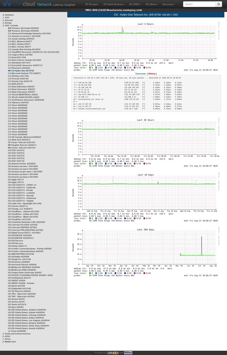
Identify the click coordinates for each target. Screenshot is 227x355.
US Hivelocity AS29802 (19, 261)
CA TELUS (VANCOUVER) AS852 (23, 97)
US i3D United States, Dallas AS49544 (26, 317)
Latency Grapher (56, 4)
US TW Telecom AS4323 (19, 291)
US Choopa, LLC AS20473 (20, 208)
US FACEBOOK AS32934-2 (21, 237)
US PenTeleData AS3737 (19, 277)
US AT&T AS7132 (16, 160)
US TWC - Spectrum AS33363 (22, 293)
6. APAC (6, 336)
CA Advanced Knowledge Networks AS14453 (29, 33)
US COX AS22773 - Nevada (21, 195)
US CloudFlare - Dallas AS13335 (23, 214)
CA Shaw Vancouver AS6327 (21, 89)
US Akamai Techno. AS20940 (22, 163)
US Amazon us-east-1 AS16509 (23, 166)
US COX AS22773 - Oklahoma (22, 198)
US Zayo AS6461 (16, 307)
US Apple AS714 (16, 179)
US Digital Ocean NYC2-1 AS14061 (24, 232)
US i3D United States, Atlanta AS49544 (26, 312)
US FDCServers (15, 240)
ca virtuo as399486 (17, 330)
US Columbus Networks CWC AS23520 (26, 222)
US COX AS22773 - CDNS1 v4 (22, 184)
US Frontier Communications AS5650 (25, 251)
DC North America (113, 4)
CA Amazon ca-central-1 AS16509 (24, 36)
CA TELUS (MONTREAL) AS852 (23, 94)
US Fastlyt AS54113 (17, 245)
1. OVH (6, 17)
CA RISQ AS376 (15, 83)
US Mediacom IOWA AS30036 (22, 269)
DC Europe (91, 4)
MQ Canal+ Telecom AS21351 (22, 147)
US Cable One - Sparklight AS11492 (25, 203)
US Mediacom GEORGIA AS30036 (24, 267)
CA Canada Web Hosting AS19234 (24, 49)
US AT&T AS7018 (16, 150)
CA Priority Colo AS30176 (20, 81)
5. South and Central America (16, 333)
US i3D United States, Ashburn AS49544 (27, 309)
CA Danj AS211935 (17, 57)
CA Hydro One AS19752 (22, 70)
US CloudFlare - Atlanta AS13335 (23, 211)
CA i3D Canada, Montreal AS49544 (24, 136)
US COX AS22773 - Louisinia (21, 192)
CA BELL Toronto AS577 (19, 46)
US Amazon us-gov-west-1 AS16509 (25, 171)
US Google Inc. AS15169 (19, 259)
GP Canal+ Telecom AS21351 (22, 142)
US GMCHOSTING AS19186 (21, 253)
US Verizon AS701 (16, 299)
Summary (168, 4)
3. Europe (7, 22)
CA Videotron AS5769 (18, 102)
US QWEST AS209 (16, 280)
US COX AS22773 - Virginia (21, 200)
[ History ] (152, 73)
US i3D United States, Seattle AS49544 (26, 328)
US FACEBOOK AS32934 (20, 235)
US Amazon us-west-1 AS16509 (23, 174)
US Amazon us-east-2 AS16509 (23, 168)
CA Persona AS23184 (18, 78)
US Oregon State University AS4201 (25, 272)
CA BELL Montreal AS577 (20, 41)
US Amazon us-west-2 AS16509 (23, 176)
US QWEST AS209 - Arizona (21, 283)
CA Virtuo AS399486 (17, 105)
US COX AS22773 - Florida (20, 190)
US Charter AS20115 (18, 206)
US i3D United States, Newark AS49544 (26, 322)
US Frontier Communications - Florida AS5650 (30, 248)
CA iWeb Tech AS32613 (19, 139)
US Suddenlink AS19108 (19, 288)
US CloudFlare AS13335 (19, 219)
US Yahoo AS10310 (17, 304)
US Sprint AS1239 (16, 285)
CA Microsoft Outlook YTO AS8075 (24, 73)
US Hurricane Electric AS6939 (22, 264)
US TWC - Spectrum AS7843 (21, 296)
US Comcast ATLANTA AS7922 (23, 224)
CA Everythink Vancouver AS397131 (25, 65)
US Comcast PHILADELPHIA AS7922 (25, 229)
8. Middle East (9, 341)
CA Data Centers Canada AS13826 (24, 59)
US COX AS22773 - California (22, 187)
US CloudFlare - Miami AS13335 (23, 216)
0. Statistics (8, 14)
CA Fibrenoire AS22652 (19, 67)
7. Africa (7, 338)
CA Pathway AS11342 (18, 75)
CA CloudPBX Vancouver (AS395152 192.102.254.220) (33, 51)
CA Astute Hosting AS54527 (21, 38)
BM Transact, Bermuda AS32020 (23, 28)
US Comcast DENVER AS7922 (22, 227)
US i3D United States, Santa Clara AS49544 (28, 325)
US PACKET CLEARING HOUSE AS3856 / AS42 (30, 275)
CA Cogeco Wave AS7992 (20, 54)
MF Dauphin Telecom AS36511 (22, 144)
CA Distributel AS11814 (19, 62)
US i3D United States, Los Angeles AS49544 (29, 320)
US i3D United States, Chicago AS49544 (27, 314)
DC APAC (134, 4)
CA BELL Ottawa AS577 (19, 44)
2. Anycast (8, 20)
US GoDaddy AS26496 (18, 256)
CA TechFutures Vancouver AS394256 (26, 99)
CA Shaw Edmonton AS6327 (21, 86)
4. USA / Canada (10, 25)
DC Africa (151, 4)
